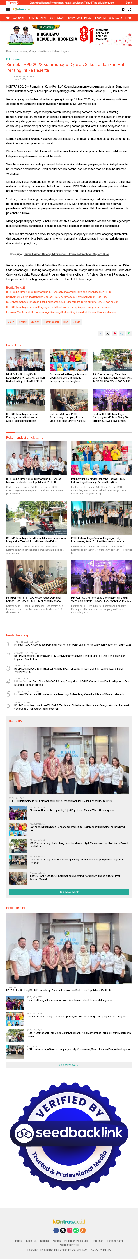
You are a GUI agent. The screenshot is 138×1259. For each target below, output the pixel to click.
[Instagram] (69, 1231)
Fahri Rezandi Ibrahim (24, 76)
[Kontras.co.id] (21, 9)
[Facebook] (56, 1231)
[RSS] (83, 1231)
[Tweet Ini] (107, 333)
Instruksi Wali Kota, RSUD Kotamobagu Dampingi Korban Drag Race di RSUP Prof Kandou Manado (61, 312)
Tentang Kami (115, 1240)
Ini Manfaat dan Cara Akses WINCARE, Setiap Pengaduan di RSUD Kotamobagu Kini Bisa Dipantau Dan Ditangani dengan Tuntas (72, 683)
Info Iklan (98, 1240)
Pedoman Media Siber (76, 1240)
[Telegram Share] (122, 333)
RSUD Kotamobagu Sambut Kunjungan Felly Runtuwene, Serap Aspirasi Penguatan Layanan (58, 307)
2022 (11, 321)
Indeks (19, 1240)
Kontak (57, 1240)
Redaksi (44, 1240)
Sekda (76, 321)
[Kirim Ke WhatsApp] (129, 333)
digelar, (35, 321)
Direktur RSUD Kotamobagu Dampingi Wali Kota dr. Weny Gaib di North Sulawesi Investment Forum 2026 (111, 417)
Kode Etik (31, 1240)
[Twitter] (63, 1231)
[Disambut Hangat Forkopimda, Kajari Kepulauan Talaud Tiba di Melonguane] (18, 813)
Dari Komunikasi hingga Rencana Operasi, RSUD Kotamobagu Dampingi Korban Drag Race (57, 296)
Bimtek (23, 321)
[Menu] (8, 9)
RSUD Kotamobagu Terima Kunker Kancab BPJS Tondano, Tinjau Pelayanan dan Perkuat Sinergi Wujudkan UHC (68, 670)
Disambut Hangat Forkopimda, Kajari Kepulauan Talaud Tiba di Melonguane (72, 810)
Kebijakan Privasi (69, 1244)
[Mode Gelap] (124, 10)
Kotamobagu (13, 59)
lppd (65, 321)
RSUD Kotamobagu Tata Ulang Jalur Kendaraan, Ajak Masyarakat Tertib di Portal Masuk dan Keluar (62, 301)
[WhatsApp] (76, 1231)
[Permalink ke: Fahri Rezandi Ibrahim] (9, 77)
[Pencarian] (130, 10)
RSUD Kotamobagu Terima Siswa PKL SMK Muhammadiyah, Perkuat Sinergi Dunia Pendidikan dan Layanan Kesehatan (69, 657)
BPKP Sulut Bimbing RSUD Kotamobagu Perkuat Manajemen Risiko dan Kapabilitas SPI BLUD (58, 291)
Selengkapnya (67, 891)
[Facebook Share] (100, 333)
